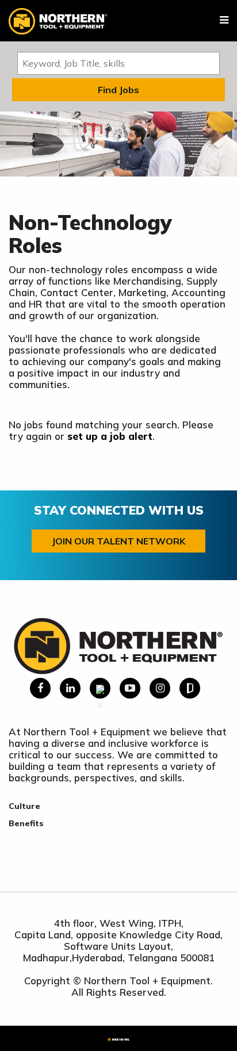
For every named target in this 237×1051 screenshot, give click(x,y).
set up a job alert (109, 436)
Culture (24, 806)
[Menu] (224, 20)
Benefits (26, 823)
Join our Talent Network (118, 541)
